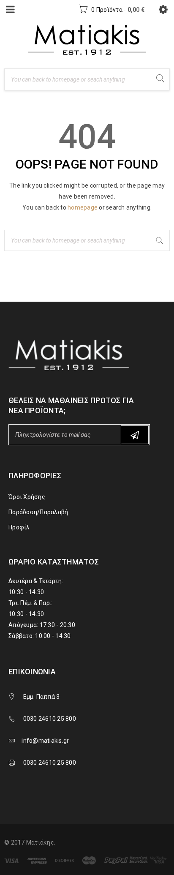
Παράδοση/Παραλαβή (38, 512)
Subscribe (135, 434)
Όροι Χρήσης (26, 496)
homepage (83, 207)
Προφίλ (19, 527)
